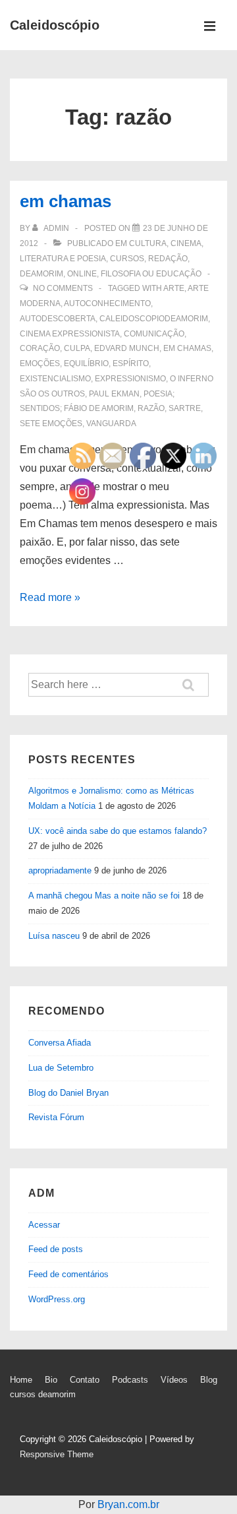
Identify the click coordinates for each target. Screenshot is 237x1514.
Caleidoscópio (54, 25)
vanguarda (111, 423)
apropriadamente (60, 870)
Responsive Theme (56, 1454)
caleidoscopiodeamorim (153, 318)
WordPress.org (56, 1299)
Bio (51, 1380)
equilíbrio (86, 363)
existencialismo (55, 378)
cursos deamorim (43, 1394)
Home (21, 1380)
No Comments (63, 288)
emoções (40, 363)
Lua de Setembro (60, 1068)
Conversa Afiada (59, 1043)
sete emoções (51, 423)
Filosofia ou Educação (151, 273)
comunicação (154, 333)
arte (173, 288)
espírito (131, 363)
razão (151, 408)
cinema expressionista (70, 333)
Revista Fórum (56, 1117)
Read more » (50, 597)
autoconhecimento (107, 303)
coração (40, 348)
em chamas (65, 201)
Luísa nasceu (54, 936)
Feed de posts (55, 1249)
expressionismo (130, 378)
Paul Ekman (114, 393)
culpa (77, 348)
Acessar (44, 1225)
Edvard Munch (126, 348)
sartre (185, 408)
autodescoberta (57, 318)
